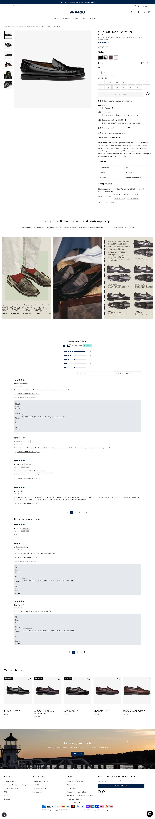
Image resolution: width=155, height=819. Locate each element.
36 (117, 82)
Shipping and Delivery (11, 788)
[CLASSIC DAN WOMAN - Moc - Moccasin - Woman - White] (116, 57)
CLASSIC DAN (12, 711)
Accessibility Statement (75, 799)
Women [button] (65, 19)
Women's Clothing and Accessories (15, 27)
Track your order (10, 781)
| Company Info (108, 810)
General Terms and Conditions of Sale (80, 796)
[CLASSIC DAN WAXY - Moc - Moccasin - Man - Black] (128, 707)
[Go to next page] (87, 512)
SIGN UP (77, 754)
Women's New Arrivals (33, 27)
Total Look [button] (79, 19)
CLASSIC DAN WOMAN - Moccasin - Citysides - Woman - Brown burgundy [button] (48, 581)
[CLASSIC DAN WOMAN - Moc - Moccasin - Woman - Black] (100, 57)
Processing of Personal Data (76, 792)
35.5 (109, 82)
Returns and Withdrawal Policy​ (15, 785)
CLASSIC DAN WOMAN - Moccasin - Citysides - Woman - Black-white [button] (46, 417)
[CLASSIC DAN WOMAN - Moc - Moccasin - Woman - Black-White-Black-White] (105, 57)
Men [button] (56, 19)
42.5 (138, 87)
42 (131, 87)
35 (101, 82)
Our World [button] (95, 19)
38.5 (146, 82)
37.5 (131, 82)
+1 (19, 707)
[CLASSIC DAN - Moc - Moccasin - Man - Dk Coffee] (15, 707)
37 (124, 82)
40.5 (116, 87)
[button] (102, 42)
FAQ (5, 792)
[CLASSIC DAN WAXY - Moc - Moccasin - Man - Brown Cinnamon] (124, 707)
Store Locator (17, 6)
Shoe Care (7, 796)
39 (101, 87)
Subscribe (121, 786)
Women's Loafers (133, 198)
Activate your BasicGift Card (42, 781)
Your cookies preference (75, 781)
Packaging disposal (39, 788)
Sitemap (7, 799)
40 (108, 87)
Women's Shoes (119, 198)
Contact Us (36, 785)
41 (124, 87)
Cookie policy (71, 788)
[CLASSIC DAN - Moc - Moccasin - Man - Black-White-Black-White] (9, 707)
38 (139, 82)
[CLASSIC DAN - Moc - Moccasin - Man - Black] (5, 707)
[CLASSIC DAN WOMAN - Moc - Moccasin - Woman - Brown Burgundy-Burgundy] (111, 57)
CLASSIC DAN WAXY (135, 711)
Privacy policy (71, 785)
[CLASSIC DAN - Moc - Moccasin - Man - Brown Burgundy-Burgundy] (12, 707)
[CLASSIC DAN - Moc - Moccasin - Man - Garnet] (95, 707)
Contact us (7, 6)
